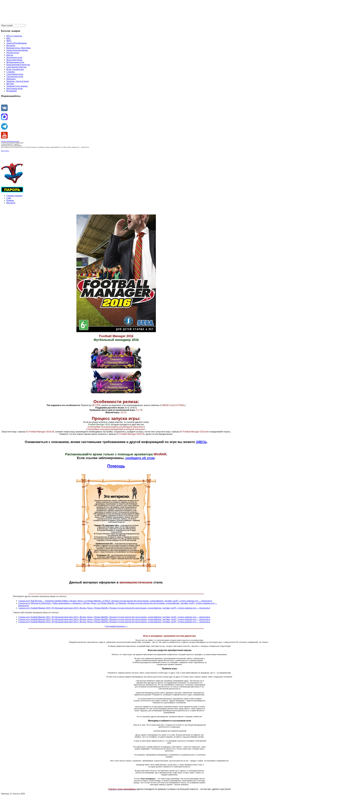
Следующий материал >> (116, 626)
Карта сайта (5, 150)
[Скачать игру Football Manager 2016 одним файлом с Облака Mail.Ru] (116, 368)
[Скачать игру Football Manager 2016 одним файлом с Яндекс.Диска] (116, 392)
